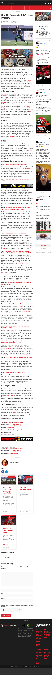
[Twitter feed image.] (43, 74)
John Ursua (12, 209)
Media (31, 8)
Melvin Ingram (28, 392)
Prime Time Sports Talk (15, 424)
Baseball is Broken (38, 662)
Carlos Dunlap (10, 282)
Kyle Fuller (30, 252)
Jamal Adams (26, 155)
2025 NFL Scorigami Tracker (25, 488)
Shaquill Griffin (18, 348)
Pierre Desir (10, 116)
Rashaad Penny (16, 179)
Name (3, 588)
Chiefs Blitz (40, 43)
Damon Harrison (25, 311)
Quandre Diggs (17, 357)
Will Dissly (15, 233)
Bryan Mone (29, 304)
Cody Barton (24, 326)
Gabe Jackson (16, 251)
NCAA (21, 8)
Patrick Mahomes (27, 168)
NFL (4, 8)
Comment (4, 571)
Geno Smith (16, 164)
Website (3, 598)
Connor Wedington (20, 209)
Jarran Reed (20, 306)
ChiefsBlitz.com (43, 251)
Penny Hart (29, 207)
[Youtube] (50, 3)
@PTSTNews (8, 422)
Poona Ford (8, 304)
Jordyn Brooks (16, 326)
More (36, 8)
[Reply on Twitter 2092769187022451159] (36, 135)
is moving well (28, 215)
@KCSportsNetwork (40, 54)
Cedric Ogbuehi (16, 252)
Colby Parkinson (22, 233)
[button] (50, 8)
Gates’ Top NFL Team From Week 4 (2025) (8, 530)
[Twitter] (45, 3)
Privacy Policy (38, 666)
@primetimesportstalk (12, 453)
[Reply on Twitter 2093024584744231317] (36, 86)
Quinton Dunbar (9, 348)
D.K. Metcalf (8, 130)
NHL (17, 8)
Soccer (26, 8)
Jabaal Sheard (9, 395)
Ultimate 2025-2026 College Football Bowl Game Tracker (7, 490)
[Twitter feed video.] (43, 177)
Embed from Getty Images (7, 434)
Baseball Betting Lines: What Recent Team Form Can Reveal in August (47, 654)
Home (2, 8)
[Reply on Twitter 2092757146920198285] (36, 193)
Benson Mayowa (18, 282)
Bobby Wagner (9, 326)
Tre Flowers (25, 341)
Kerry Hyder (26, 282)
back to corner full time (22, 354)
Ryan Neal (29, 357)
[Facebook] (48, 3)
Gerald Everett (9, 233)
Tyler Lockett (16, 130)
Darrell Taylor (8, 284)
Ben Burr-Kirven (9, 327)
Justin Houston (5, 392)
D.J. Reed (19, 342)
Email (3, 593)
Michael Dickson (16, 372)
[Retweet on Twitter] (37, 40)
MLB (9, 8)
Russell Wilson (9, 164)
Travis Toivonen (5, 209)
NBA (13, 8)
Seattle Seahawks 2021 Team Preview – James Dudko (16, 559)
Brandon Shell (8, 252)
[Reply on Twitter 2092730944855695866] (36, 242)
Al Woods (14, 304)
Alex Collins (23, 179)
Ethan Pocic (23, 251)
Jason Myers (9, 372)
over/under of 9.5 (13, 412)
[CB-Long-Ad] (17, 440)
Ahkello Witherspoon (20, 116)
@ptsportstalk (10, 427)
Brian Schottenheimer (11, 99)
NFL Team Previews (15, 23)
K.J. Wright (11, 330)
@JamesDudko (20, 430)
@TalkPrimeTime (18, 422)
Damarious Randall (6, 342)
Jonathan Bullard (5, 313)
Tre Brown (13, 342)
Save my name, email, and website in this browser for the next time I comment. (17, 606)
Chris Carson (13, 136)
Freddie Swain (22, 207)
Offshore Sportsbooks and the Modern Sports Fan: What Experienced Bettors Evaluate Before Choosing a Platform (39, 638)
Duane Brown (9, 251)
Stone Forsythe (23, 252)
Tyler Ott (23, 372)
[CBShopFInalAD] (17, 66)
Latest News (4, 23)
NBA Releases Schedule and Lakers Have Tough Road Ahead (47, 633)
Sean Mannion (23, 164)
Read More (5, 544)
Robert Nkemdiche (21, 304)
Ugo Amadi (24, 357)
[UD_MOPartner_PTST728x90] (17, 187)
